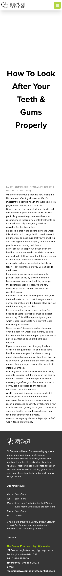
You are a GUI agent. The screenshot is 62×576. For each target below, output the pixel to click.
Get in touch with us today (19, 422)
